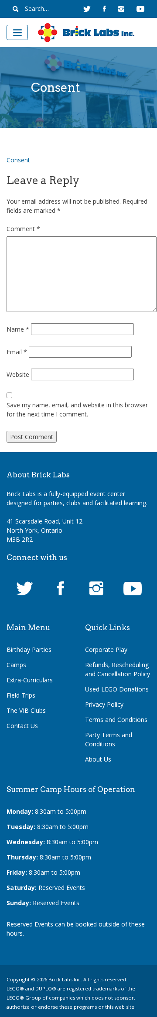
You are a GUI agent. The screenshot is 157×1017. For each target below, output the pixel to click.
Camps (16, 665)
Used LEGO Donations (117, 689)
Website (18, 374)
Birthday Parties (29, 649)
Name (18, 329)
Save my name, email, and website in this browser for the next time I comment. (77, 409)
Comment (23, 229)
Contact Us (22, 726)
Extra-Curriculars (30, 680)
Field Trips (21, 695)
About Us (98, 759)
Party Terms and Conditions (108, 739)
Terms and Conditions (116, 719)
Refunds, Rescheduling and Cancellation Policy (117, 669)
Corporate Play (106, 649)
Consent (18, 160)
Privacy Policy (104, 704)
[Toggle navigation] (17, 32)
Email (17, 352)
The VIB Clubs (26, 710)
